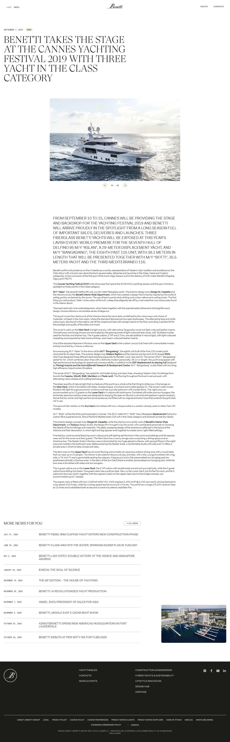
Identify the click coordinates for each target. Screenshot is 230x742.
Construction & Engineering (153, 670)
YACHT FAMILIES (88, 670)
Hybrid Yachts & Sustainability (154, 675)
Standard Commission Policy (106, 725)
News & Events (88, 681)
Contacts (85, 675)
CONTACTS (219, 6)
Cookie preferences (97, 720)
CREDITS (135, 725)
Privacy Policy (59, 720)
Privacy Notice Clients (123, 720)
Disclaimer (115, 733)
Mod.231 (189, 720)
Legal (46, 720)
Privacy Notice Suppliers (150, 720)
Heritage (140, 691)
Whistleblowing (204, 720)
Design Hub (142, 686)
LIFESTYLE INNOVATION (148, 681)
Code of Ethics (174, 720)
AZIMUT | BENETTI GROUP (28, 720)
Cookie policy (77, 720)
